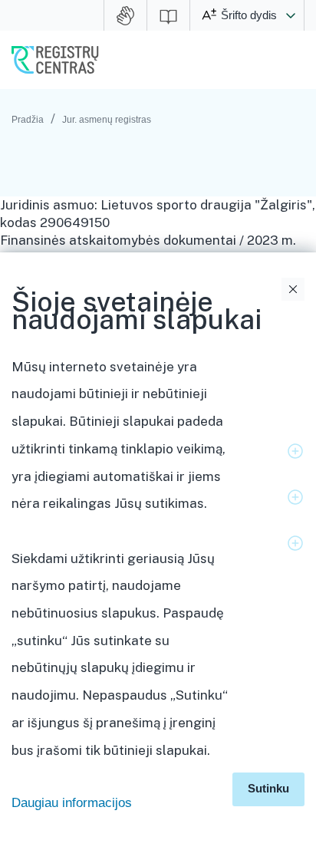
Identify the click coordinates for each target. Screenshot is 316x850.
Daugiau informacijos (72, 803)
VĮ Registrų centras (55, 60)
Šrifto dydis (249, 14)
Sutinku (268, 788)
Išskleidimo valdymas (295, 451)
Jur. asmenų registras (106, 119)
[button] (291, 15)
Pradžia (28, 119)
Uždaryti (292, 289)
